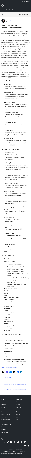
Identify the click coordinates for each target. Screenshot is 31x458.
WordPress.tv (5, 419)
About (3, 399)
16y (6, 21)
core (9, 76)
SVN (11, 145)
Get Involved (19, 412)
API (10, 269)
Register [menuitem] (28, 1)
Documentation (5, 414)
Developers (4, 417)
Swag (18, 419)
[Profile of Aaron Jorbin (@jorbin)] (3, 21)
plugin (25, 33)
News (2, 402)
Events (18, 414)
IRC (21, 70)
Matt (3, 427)
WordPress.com (6, 424)
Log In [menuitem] (23, 1)
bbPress (4, 429)
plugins (15, 367)
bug (21, 229)
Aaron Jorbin (9, 20)
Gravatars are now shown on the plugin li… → (16, 389)
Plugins (18, 404)
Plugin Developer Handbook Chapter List (11, 26)
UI (18, 167)
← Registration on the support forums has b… (15, 384)
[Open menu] (28, 5)
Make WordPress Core (9, 9)
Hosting (3, 404)
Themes (18, 402)
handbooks (9, 367)
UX (19, 211)
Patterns (18, 407)
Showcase (19, 399)
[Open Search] (24, 5)
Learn (2, 412)
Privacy (3, 407)
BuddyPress (5, 432)
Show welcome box (23, 14)
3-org (3, 367)
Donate (19, 417)
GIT (14, 145)
